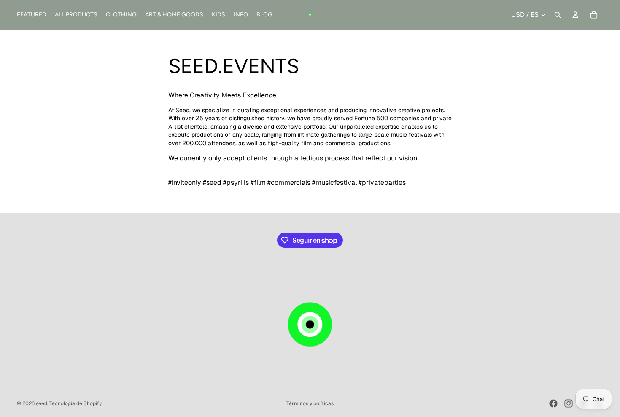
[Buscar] (557, 14)
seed (41, 403)
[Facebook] (553, 403)
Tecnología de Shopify (75, 403)
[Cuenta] (575, 14)
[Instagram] (568, 403)
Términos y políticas (310, 403)
